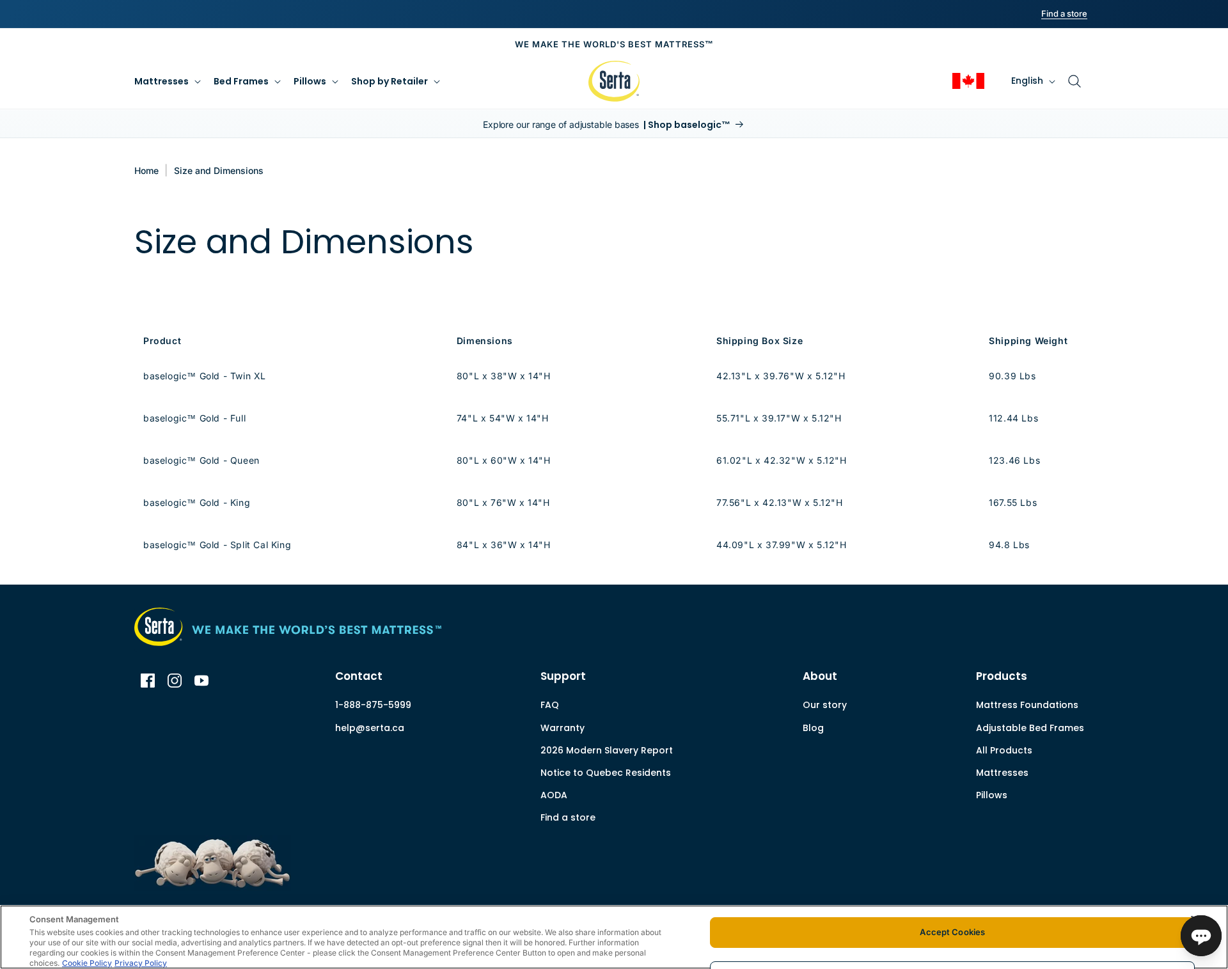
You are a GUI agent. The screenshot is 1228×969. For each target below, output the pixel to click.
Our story (825, 704)
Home (146, 170)
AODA (553, 797)
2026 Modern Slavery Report (606, 752)
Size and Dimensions (219, 170)
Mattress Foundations (1027, 704)
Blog (813, 727)
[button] (166, 81)
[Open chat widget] (1201, 935)
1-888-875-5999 (373, 704)
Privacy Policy (140, 963)
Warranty (562, 727)
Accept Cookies (952, 932)
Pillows (991, 795)
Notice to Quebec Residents (605, 772)
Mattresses (1002, 772)
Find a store (567, 817)
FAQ (549, 704)
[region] (614, 937)
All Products (1004, 750)
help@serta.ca (369, 727)
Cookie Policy (87, 963)
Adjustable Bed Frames (1030, 727)
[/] (230, 630)
